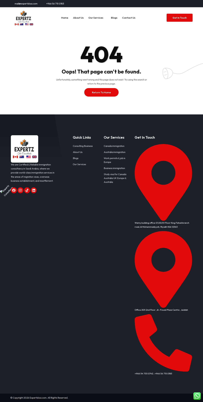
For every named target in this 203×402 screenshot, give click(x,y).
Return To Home (101, 92)
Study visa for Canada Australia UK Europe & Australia (115, 178)
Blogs (114, 17)
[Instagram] (20, 190)
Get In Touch (180, 17)
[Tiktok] (27, 190)
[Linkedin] (34, 190)
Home (64, 17)
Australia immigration (114, 152)
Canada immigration (114, 145)
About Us (78, 17)
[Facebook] (14, 190)
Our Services (95, 17)
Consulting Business (83, 145)
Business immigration (114, 168)
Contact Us (128, 17)
